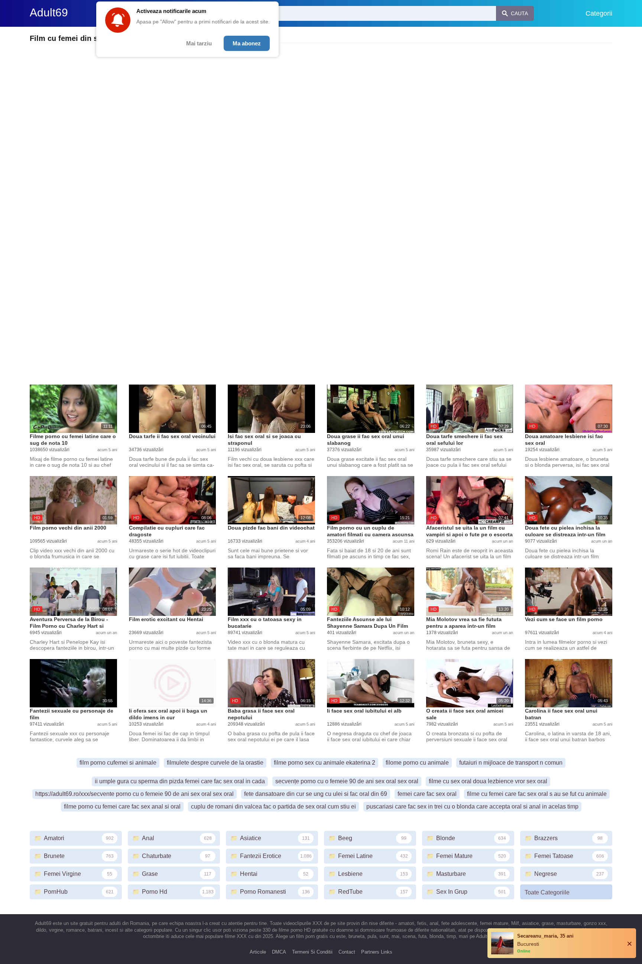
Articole (258, 952)
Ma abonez (247, 43)
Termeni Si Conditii (312, 952)
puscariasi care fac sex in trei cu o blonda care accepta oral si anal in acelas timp (472, 806)
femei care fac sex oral (427, 794)
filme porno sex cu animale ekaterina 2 (324, 762)
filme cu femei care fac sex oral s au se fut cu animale (537, 794)
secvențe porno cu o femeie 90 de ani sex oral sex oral (346, 781)
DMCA (279, 952)
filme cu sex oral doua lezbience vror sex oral (488, 781)
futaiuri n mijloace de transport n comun (510, 762)
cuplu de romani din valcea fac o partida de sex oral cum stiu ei (273, 806)
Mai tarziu (199, 43)
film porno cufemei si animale (118, 762)
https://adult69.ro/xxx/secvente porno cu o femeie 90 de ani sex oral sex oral (134, 794)
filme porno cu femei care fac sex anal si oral (122, 806)
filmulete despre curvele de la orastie (215, 762)
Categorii (599, 13)
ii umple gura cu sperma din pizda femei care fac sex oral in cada (180, 781)
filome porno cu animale (417, 762)
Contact (346, 952)
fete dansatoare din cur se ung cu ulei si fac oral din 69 (315, 794)
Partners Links (376, 952)
